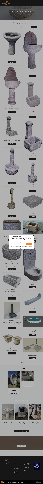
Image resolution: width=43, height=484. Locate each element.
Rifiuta (14, 244)
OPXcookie (19, 248)
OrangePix (24, 248)
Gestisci (21, 244)
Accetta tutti (29, 244)
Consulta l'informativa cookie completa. (16, 242)
